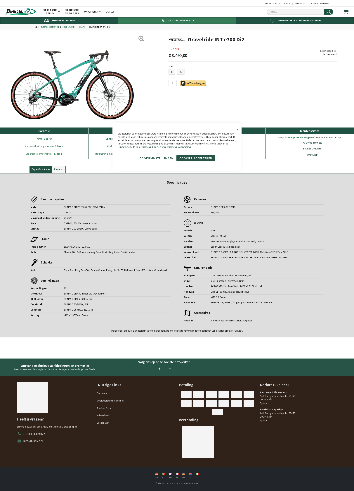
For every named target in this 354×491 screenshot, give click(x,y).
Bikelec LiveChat (312, 148)
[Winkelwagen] (348, 12)
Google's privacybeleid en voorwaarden (172, 147)
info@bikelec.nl (33, 441)
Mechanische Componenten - (44, 146)
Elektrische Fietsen (50, 27)
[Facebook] (159, 369)
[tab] (41, 168)
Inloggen (300, 4)
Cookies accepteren (195, 158)
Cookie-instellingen (157, 158)
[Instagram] (170, 369)
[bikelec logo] (20, 11)
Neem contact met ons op (277, 4)
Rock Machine (69, 27)
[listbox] (253, 72)
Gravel (82, 27)
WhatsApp (312, 154)
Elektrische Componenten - (44, 153)
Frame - (44, 138)
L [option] (171, 71)
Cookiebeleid (142, 147)
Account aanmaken (320, 4)
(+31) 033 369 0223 (312, 142)
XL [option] (181, 71)
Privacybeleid (124, 147)
